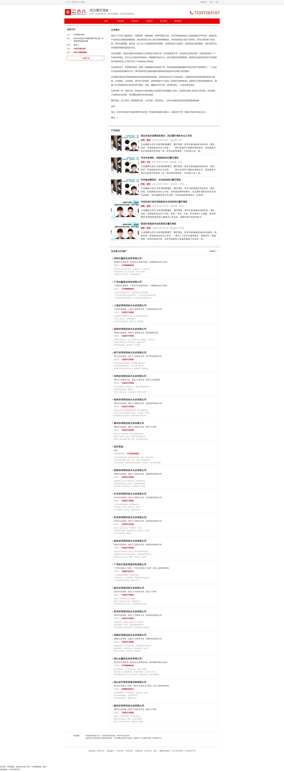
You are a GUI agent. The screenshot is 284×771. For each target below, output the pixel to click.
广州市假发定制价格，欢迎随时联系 (126, 575)
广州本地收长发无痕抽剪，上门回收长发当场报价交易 (132, 298)
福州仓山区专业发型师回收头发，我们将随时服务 (131, 410)
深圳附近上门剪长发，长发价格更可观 (127, 274)
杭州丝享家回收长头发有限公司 (130, 611)
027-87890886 (80, 52)
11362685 (120, 751)
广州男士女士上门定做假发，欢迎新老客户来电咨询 (132, 578)
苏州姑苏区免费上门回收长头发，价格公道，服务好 (132, 530)
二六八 (67, 2)
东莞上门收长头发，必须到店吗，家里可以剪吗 (130, 392)
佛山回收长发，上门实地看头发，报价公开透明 (130, 669)
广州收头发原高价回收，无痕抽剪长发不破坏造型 (131, 292)
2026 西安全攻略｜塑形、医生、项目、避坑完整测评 (132, 460)
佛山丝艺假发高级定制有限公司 (130, 681)
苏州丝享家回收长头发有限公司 (130, 517)
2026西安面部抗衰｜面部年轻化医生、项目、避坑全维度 (133, 457)
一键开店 (85, 58)
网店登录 (129, 751)
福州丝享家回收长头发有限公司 (130, 399)
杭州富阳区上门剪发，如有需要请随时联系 (128, 625)
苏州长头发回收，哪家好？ (123, 533)
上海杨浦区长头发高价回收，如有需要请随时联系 (131, 316)
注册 (211, 2)
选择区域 (203, 2)
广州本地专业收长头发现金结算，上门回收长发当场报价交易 (135, 295)
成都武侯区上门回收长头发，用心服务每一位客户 (131, 648)
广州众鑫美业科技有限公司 (128, 281)
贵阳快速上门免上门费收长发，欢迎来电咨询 (129, 481)
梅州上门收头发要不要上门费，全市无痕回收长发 (131, 439)
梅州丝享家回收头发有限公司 (129, 423)
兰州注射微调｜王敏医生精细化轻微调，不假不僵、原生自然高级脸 (137, 463)
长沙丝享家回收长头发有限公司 (130, 493)
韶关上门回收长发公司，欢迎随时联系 (127, 601)
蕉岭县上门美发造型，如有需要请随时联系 (128, 434)
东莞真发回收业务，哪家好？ (124, 389)
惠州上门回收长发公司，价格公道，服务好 (128, 721)
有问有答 (163, 21)
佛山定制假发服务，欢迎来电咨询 (125, 695)
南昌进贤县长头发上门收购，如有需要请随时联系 (131, 551)
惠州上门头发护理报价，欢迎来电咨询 (127, 716)
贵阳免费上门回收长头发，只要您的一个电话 (129, 486)
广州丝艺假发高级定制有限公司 (130, 564)
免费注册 (138, 751)
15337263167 (80, 48)
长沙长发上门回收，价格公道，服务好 (127, 507)
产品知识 (149, 21)
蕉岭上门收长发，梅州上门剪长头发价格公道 (129, 436)
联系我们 (178, 21)
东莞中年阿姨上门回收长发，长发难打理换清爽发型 (132, 387)
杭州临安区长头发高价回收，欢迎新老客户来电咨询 (132, 627)
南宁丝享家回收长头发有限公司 (130, 352)
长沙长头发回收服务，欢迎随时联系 (126, 504)
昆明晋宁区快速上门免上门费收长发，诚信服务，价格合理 (134, 339)
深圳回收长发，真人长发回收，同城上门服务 (129, 272)
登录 (217, 2)
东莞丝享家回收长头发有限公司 (130, 375)
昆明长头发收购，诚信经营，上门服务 (127, 345)
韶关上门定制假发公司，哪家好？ (125, 598)
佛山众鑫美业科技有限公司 (128, 658)
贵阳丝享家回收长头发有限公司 (130, 470)
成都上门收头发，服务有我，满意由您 (127, 651)
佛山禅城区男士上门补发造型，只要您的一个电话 (131, 693)
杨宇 (155, 751)
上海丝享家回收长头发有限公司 (130, 305)
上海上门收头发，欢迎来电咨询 (125, 319)
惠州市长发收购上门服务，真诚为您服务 (128, 719)
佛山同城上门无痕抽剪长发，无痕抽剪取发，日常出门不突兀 (135, 672)
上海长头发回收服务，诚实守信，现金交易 (128, 321)
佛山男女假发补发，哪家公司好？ (125, 698)
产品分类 (134, 21)
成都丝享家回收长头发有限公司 (130, 634)
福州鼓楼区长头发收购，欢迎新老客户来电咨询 (130, 415)
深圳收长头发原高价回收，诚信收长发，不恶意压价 (132, 269)
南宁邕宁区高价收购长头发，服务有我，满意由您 (131, 368)
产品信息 (120, 21)
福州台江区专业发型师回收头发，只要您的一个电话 (132, 413)
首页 (106, 21)
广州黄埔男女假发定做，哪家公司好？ (127, 580)
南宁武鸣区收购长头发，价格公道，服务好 (128, 366)
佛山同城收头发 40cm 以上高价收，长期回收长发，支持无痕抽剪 (136, 674)
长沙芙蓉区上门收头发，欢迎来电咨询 (127, 510)
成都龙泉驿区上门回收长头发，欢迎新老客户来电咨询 (132, 646)
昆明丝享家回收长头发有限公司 (130, 328)
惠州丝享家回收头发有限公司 (129, 705)
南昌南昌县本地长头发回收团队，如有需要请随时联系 (132, 554)
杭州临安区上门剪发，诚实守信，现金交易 (128, 622)
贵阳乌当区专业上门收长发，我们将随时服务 (129, 483)
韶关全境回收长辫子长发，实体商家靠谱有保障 (130, 604)
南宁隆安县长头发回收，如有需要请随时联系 (129, 363)
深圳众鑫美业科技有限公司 (128, 258)
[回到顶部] (281, 768)
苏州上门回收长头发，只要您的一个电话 (128, 528)
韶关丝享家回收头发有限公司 (129, 587)
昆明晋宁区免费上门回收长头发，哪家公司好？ (130, 342)
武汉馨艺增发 (99, 10)
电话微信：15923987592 (10, 769)
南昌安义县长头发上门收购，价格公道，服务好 (130, 557)
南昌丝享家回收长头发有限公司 (130, 540)
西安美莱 (118, 446)
